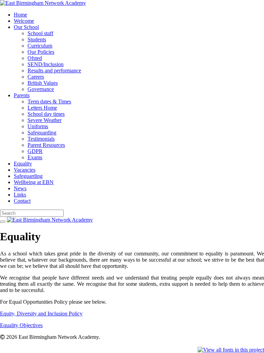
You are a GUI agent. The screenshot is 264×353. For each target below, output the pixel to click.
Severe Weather (45, 120)
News (20, 188)
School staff (40, 33)
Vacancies (24, 170)
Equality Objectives (21, 325)
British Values (43, 83)
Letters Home (42, 108)
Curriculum (40, 46)
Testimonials (41, 139)
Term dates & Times (49, 101)
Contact (22, 201)
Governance (41, 89)
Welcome (24, 21)
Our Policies (41, 52)
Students (37, 39)
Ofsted (35, 58)
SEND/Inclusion (46, 64)
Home (20, 15)
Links (20, 195)
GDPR (35, 151)
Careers (36, 77)
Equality (23, 164)
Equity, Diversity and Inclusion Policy (41, 313)
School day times (46, 114)
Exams (35, 157)
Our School (26, 27)
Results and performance (54, 70)
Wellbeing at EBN (34, 182)
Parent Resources (46, 145)
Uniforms (38, 126)
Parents (22, 95)
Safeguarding (42, 132)
